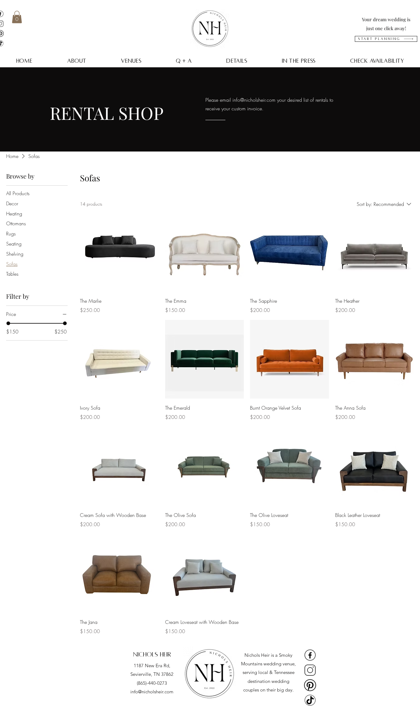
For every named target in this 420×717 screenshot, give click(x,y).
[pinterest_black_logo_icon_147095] (310, 685)
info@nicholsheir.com (253, 100)
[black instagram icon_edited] (310, 670)
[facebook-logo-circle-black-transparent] (310, 655)
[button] (17, 17)
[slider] (8, 323)
